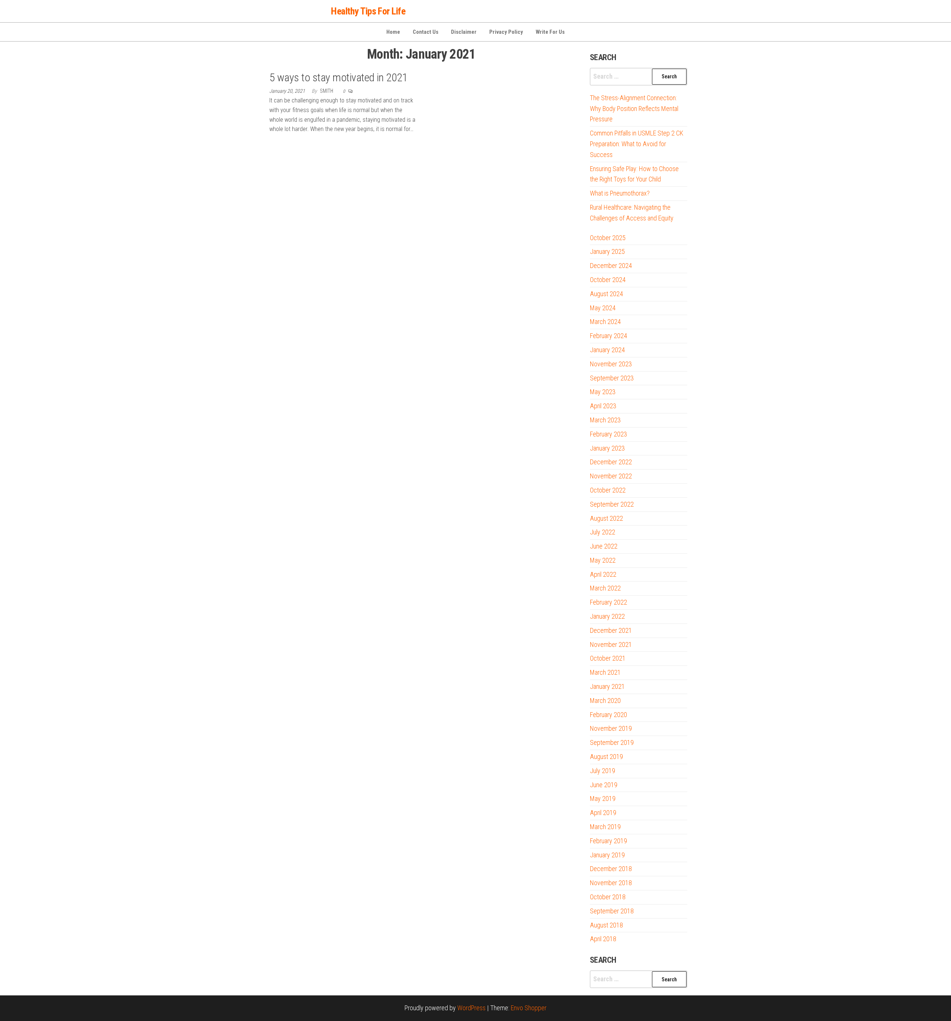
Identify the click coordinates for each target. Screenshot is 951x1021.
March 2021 (605, 672)
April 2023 (603, 406)
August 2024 (606, 294)
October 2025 (608, 238)
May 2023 (603, 392)
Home (393, 32)
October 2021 (608, 658)
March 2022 (605, 588)
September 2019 (612, 742)
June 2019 (603, 785)
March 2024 (605, 321)
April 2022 (603, 574)
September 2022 (612, 504)
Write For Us (550, 32)
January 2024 (607, 350)
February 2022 (608, 602)
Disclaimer (464, 32)
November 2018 (611, 883)
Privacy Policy (506, 32)
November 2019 (611, 728)
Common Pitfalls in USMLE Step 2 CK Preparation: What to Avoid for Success (636, 143)
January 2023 (607, 448)
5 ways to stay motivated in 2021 (338, 77)
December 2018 (611, 869)
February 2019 (608, 841)
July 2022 (602, 532)
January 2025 (607, 251)
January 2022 (607, 616)
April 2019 (603, 813)
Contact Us (425, 32)
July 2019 (602, 771)
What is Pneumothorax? (620, 193)
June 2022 (603, 546)
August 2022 (606, 518)
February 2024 (608, 336)
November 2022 (611, 476)
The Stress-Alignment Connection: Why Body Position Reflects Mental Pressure (634, 108)
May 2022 (603, 560)
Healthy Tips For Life (368, 11)
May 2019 (603, 798)
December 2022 (611, 462)
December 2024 (611, 265)
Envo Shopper (528, 1008)
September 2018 (612, 911)
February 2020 (608, 715)
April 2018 (603, 939)
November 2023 (611, 364)
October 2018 (608, 897)
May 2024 (603, 308)
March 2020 (605, 700)
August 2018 (606, 925)
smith (327, 91)
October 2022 (608, 490)
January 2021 (607, 686)
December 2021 (611, 630)
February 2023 (608, 434)
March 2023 (605, 420)
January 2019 (607, 855)
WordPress (471, 1008)
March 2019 (605, 827)
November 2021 (611, 644)
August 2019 (606, 756)
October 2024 (608, 280)
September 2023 (612, 378)
